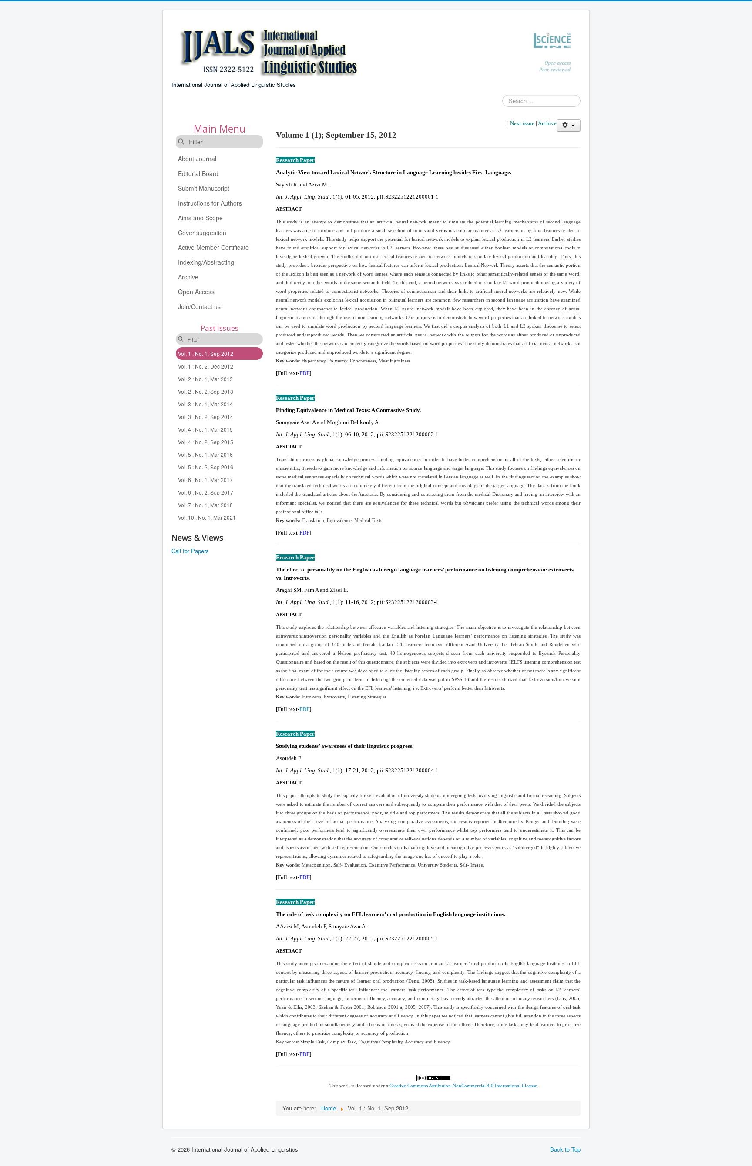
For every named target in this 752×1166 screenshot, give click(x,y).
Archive (188, 276)
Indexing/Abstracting (206, 262)
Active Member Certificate (213, 247)
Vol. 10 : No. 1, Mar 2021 (207, 517)
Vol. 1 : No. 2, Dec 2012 (205, 366)
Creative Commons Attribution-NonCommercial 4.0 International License (463, 1085)
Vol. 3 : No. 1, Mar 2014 (205, 404)
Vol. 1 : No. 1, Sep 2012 (205, 353)
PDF (304, 373)
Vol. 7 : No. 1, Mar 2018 (205, 504)
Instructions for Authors (210, 203)
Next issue (522, 123)
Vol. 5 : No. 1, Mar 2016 (205, 454)
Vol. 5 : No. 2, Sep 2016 (205, 467)
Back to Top (565, 1149)
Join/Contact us (199, 306)
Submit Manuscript (203, 188)
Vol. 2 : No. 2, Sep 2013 (205, 391)
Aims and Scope (200, 217)
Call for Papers (190, 551)
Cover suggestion (202, 232)
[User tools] (569, 125)
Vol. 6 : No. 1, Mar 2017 (205, 479)
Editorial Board (198, 173)
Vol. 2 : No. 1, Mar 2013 (205, 378)
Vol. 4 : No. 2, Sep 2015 (205, 441)
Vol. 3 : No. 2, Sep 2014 (205, 416)
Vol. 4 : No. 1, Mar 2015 (205, 429)
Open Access (196, 291)
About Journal (197, 158)
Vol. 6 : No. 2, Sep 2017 (205, 492)
